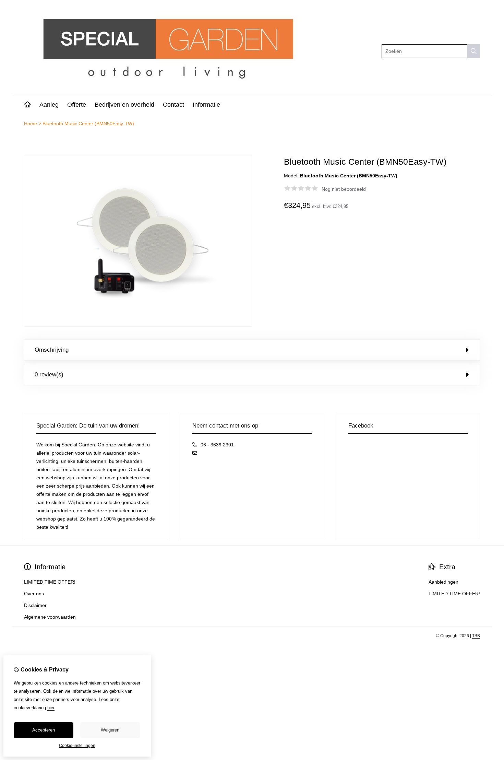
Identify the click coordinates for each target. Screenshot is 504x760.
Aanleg (49, 104)
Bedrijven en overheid (124, 104)
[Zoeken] (473, 51)
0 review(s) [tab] (49, 374)
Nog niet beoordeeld (344, 189)
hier (51, 707)
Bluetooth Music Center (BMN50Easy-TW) (88, 123)
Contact (173, 104)
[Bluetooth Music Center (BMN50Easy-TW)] (138, 325)
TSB (476, 635)
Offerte (76, 104)
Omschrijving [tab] (52, 350)
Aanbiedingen (443, 582)
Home (30, 123)
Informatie (206, 104)
